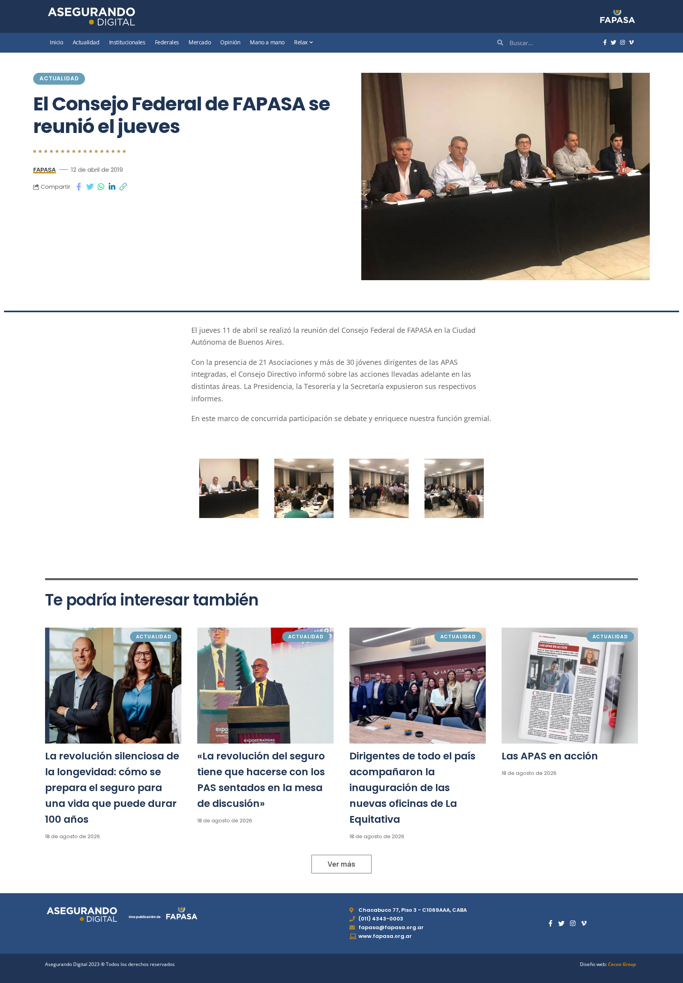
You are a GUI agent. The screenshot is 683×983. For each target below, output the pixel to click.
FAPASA (44, 169)
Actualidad (59, 78)
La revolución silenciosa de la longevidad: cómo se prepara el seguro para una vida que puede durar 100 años (112, 787)
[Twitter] (613, 42)
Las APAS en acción (550, 756)
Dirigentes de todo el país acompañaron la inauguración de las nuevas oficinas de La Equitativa (412, 787)
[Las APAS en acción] (570, 686)
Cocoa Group (622, 964)
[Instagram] (622, 42)
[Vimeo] (631, 42)
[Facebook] (605, 42)
